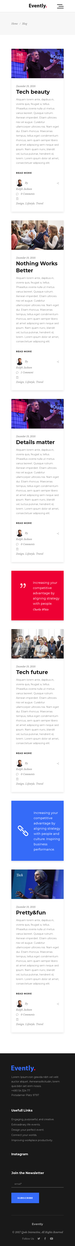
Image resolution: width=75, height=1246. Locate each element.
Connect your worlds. (24, 1135)
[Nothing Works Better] (37, 235)
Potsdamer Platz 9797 (25, 1095)
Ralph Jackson (24, 189)
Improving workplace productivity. (32, 1140)
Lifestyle (30, 203)
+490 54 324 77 (20, 1090)
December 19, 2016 (25, 86)
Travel (39, 203)
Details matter (35, 442)
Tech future (32, 672)
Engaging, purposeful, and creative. (32, 1119)
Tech (19, 54)
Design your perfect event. (27, 1129)
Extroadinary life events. (25, 1124)
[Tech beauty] (37, 63)
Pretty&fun (31, 912)
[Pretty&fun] (37, 884)
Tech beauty (33, 92)
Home (14, 23)
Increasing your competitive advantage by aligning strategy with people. (46, 593)
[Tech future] (37, 644)
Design (20, 203)
